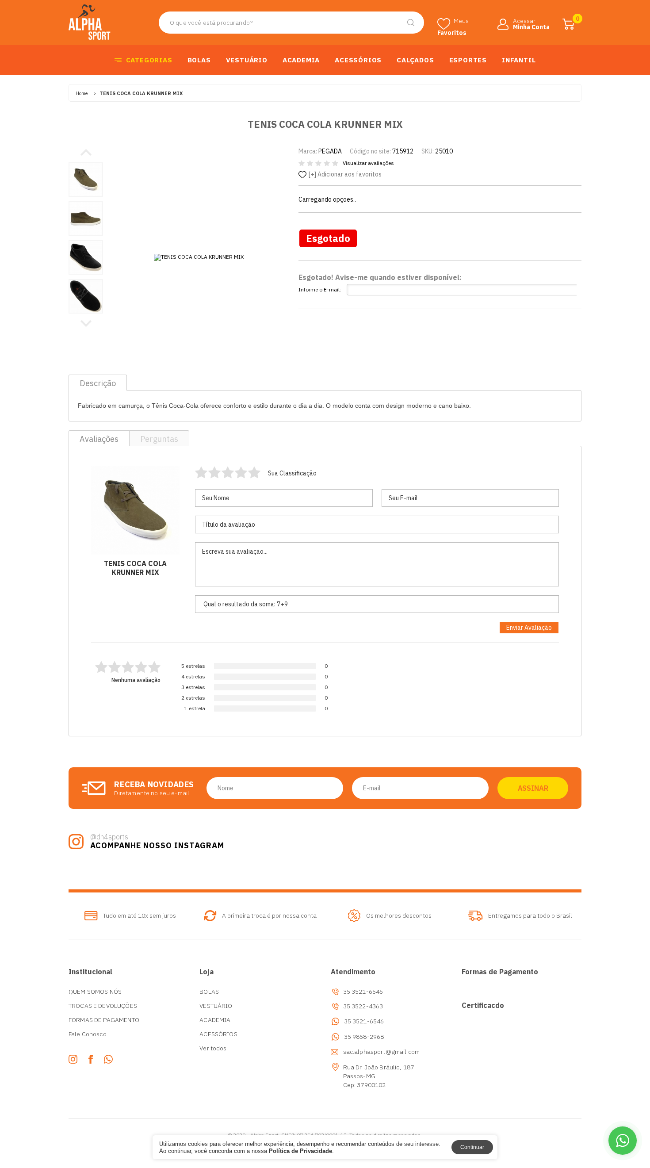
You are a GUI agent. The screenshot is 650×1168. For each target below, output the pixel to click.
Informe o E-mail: (319, 289)
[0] (568, 24)
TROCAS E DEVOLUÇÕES (103, 1006)
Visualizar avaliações (368, 163)
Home (82, 93)
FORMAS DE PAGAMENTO (104, 1020)
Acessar (531, 23)
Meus (453, 23)
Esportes (468, 60)
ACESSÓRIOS (358, 60)
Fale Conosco (88, 1034)
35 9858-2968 (364, 1037)
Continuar (472, 1147)
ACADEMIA (301, 60)
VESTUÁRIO (247, 60)
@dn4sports (109, 836)
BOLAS (199, 60)
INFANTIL (518, 60)
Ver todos (212, 1048)
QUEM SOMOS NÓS (95, 991)
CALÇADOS (415, 60)
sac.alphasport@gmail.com (381, 1052)
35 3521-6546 (364, 1021)
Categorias (149, 60)
